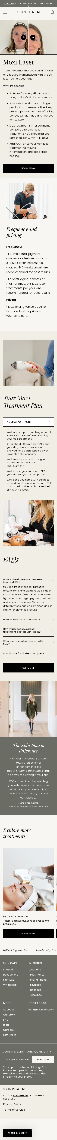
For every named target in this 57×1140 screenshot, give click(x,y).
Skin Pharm (20, 1095)
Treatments (36, 974)
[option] (28, 5)
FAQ (6, 1020)
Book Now (28, 168)
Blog (6, 1025)
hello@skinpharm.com (41, 1009)
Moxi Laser (24, 1120)
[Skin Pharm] (28, 12)
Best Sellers (10, 974)
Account (8, 1009)
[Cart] (52, 12)
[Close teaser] (31, 1130)
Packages (34, 990)
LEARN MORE (28, 904)
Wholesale (10, 985)
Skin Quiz (8, 980)
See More (28, 667)
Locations (34, 969)
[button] (17, 1133)
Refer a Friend (37, 980)
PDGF (19, 144)
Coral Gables (26, 3)
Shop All (8, 969)
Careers (8, 1030)
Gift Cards (9, 1035)
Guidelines (35, 995)
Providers (34, 985)
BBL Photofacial (15, 916)
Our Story (9, 1014)
